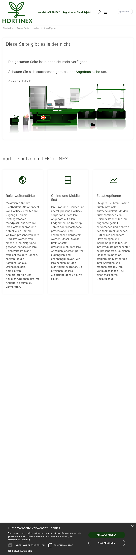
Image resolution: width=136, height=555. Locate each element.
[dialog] (68, 539)
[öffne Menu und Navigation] (104, 12)
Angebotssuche (88, 72)
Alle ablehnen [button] (106, 543)
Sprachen (123, 11)
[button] (46, 551)
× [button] (132, 526)
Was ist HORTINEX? (49, 12)
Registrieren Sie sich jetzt (77, 12)
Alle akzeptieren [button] (106, 534)
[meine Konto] (99, 12)
